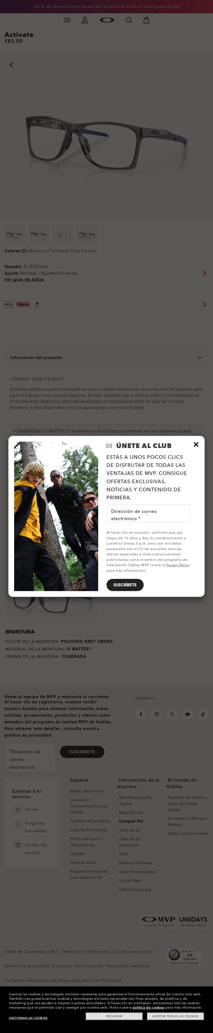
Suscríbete (125, 585)
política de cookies (148, 1007)
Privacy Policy (178, 565)
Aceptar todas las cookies (175, 1016)
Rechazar (114, 1016)
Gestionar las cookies (28, 1018)
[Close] (196, 444)
